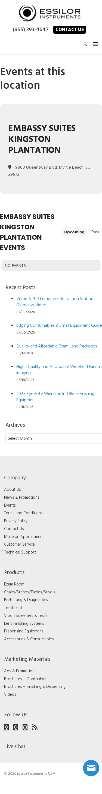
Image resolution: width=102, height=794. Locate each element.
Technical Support (20, 552)
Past (95, 232)
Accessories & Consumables (29, 639)
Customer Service (19, 544)
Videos (10, 694)
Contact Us (69, 30)
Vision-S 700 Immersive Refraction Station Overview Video (54, 302)
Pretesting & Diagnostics (26, 600)
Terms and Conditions (23, 513)
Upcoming (74, 232)
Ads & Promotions (20, 671)
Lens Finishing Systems (24, 623)
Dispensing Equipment (23, 631)
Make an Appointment (24, 537)
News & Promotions (21, 497)
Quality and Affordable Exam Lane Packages (56, 346)
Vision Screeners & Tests (26, 615)
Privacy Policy (15, 521)
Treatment (13, 608)
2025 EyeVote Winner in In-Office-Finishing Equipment (55, 397)
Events (10, 505)
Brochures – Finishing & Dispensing (35, 686)
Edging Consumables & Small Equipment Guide (59, 325)
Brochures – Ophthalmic (25, 679)
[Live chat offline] (91, 768)
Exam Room (14, 584)
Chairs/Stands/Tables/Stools (29, 592)
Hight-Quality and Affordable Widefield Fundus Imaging (58, 370)
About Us (12, 489)
